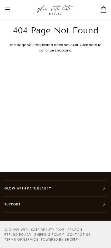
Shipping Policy (49, 234)
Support (12, 204)
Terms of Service (21, 239)
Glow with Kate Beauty (31, 229)
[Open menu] (12, 9)
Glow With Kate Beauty (27, 188)
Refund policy (18, 234)
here (93, 44)
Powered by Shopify (60, 239)
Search (74, 229)
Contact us (79, 234)
